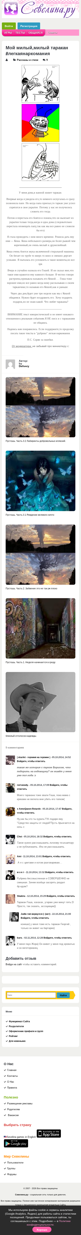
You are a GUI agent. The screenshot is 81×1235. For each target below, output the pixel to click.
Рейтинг (13, 1036)
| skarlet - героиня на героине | (33, 757)
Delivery (24, 366)
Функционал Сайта (19, 1021)
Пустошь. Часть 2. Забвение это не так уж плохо (31, 588)
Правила (12, 1087)
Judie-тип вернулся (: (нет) (35, 914)
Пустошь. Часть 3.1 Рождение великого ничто (30, 515)
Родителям (13, 1109)
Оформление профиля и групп (26, 1031)
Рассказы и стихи (27, 60)
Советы (52, 32)
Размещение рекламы (19, 1103)
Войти (9, 26)
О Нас (10, 1082)
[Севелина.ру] (40, 17)
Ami (19, 856)
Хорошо (42, 1229)
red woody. (22, 785)
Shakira (21, 896)
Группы (11, 1168)
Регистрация (28, 26)
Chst (19, 836)
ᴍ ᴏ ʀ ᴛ (20, 872)
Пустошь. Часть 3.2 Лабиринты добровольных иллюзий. (36, 441)
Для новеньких (17, 1041)
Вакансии (13, 1115)
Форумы (11, 1174)
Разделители (16, 1026)
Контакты (12, 1076)
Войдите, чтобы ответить (31, 761)
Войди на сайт (14, 964)
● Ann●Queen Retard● (29, 809)
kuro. (19, 937)
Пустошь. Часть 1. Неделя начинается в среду (30, 662)
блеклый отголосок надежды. (21, 736)
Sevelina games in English (21, 1137)
